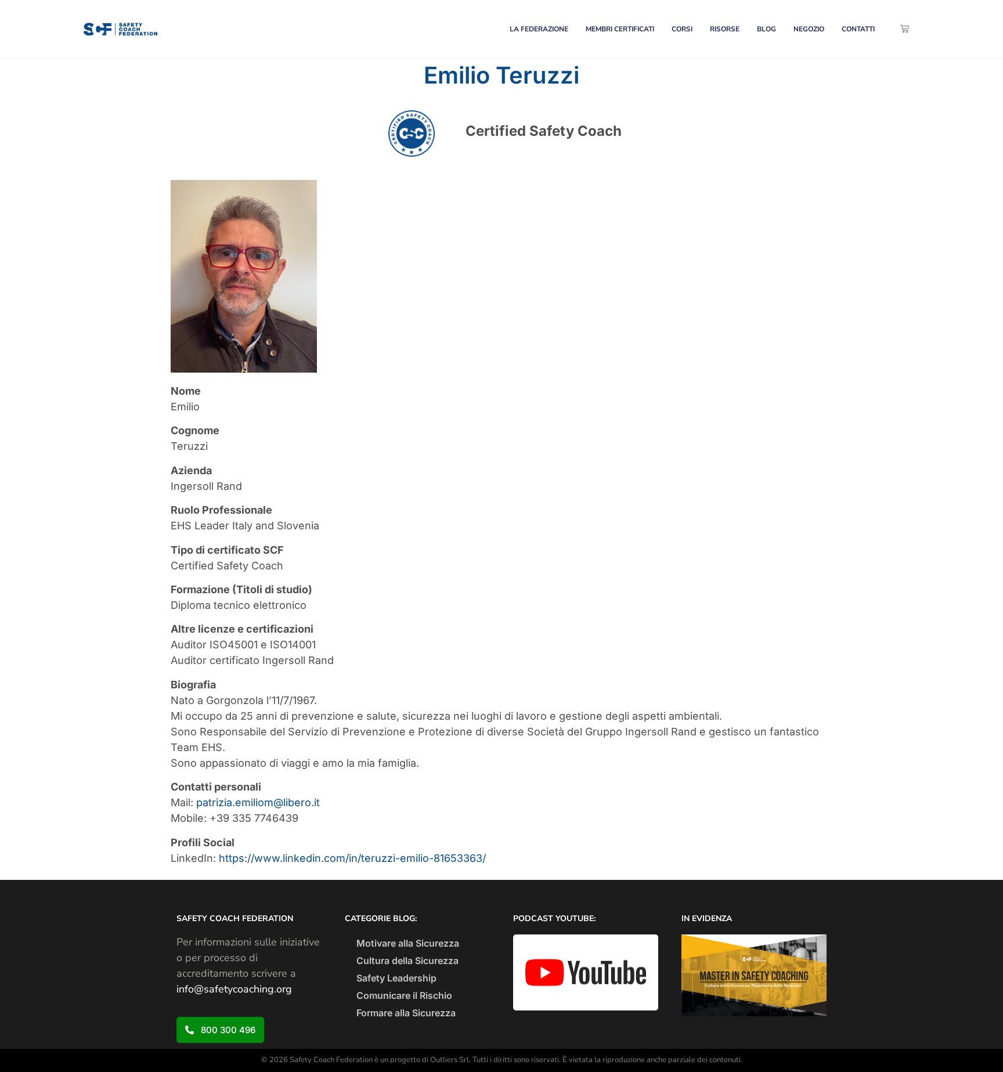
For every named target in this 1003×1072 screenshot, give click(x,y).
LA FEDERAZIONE (539, 29)
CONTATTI (858, 29)
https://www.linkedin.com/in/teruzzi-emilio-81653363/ (352, 858)
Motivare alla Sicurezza (407, 943)
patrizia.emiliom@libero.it (258, 802)
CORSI (682, 29)
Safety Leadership (396, 978)
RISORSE (724, 29)
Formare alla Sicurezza (406, 1013)
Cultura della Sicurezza (407, 960)
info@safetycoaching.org (234, 989)
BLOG (766, 29)
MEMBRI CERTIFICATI (620, 29)
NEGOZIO (808, 29)
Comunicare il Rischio (404, 995)
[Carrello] (904, 28)
